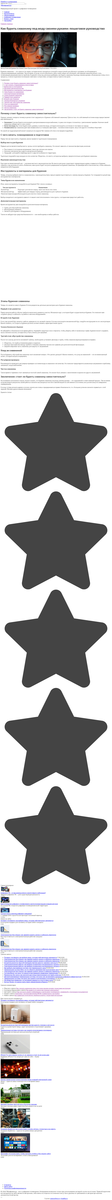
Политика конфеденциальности (15, 1188)
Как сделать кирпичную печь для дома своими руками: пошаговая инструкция (43, 988)
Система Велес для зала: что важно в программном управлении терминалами (31, 973)
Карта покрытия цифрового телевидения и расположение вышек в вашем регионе (29, 904)
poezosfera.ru (55, 1198)
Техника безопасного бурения (14, 100)
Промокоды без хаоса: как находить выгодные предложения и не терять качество (32, 975)
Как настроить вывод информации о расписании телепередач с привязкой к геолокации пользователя (52, 992)
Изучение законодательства (14, 88)
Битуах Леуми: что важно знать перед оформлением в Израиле (26, 982)
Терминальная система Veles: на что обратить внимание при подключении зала (31, 970)
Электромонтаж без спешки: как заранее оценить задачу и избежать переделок (28, 935)
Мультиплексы (9, 13)
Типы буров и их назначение (14, 92)
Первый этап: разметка (12, 97)
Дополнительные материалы (14, 93)
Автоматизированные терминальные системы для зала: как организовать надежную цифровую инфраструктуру (43, 976)
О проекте (7, 1185)
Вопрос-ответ (9, 19)
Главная (6, 12)
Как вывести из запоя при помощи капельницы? (42, 990)
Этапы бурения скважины (13, 95)
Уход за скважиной (11, 104)
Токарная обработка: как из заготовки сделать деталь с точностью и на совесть (28, 1129)
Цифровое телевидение (12, 17)
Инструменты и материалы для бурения (18, 90)
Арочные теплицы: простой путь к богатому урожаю (19, 1104)
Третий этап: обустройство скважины (17, 102)
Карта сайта (8, 1186)
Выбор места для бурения (13, 86)
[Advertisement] (56, 229)
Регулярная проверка (11, 106)
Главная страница (7, 24)
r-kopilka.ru (64, 1198)
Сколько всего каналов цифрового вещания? (16, 913)
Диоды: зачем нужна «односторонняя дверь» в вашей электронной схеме (26, 1079)
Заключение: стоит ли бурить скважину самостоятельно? (24, 109)
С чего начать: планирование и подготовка (19, 85)
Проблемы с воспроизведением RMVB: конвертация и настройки (37, 993)
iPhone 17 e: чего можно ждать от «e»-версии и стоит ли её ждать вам (25, 1055)
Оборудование (9, 15)
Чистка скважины (10, 107)
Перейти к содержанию (9, 1)
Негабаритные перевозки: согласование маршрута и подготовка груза (28, 980)
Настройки (8, 20)
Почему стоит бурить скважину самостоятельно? (21, 83)
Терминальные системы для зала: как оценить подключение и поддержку (29, 978)
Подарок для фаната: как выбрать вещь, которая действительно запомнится (27, 920)
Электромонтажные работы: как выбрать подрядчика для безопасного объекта (31, 964)
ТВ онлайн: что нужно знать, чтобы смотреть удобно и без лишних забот (26, 1153)
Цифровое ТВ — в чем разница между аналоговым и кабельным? (23, 893)
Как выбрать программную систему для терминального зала (25, 968)
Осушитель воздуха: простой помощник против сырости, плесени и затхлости (31, 963)
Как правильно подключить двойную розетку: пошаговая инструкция (38, 995)
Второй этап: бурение (11, 99)
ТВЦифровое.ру (6, 5)
